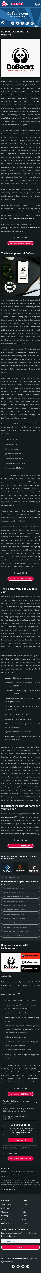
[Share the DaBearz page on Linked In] (27, 23)
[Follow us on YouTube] (22, 1266)
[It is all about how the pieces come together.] (7, 868)
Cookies (25, 1223)
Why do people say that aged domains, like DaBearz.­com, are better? (18, 1110)
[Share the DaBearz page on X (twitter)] (17, 23)
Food (3, 1219)
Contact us (33, 228)
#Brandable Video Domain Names (13, 936)
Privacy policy (15, 1133)
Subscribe (20, 1247)
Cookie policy (27, 1130)
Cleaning (4, 1212)
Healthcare (5, 1208)
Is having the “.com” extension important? (15, 1117)
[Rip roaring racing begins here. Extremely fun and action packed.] (34, 868)
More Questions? (10, 1153)
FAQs (24, 1212)
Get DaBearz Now (15, 1094)
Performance (6, 1223)
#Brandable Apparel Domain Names (14, 910)
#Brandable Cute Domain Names (13, 892)
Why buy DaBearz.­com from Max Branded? (16, 1102)
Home (24, 1204)
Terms (24, 1216)
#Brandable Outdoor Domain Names (14, 905)
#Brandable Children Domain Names (14, 918)
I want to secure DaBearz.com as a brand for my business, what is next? (17, 1147)
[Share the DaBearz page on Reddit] (32, 23)
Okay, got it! (20, 1140)
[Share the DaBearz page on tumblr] (22, 23)
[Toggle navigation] (37, 4)
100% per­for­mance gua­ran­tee (24, 219)
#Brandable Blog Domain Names (13, 888)
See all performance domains (10, 877)
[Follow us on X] (18, 1266)
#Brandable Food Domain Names (13, 923)
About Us (25, 1208)
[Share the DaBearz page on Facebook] (12, 23)
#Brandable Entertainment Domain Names (16, 897)
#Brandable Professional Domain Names (15, 931)
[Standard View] (3, 23)
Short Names (6, 1204)
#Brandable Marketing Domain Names (15, 927)
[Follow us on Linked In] (27, 1266)
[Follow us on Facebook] (13, 1266)
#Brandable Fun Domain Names (13, 901)
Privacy (24, 1219)
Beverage (5, 1216)
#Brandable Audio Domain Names (13, 914)
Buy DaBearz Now (15, 243)
